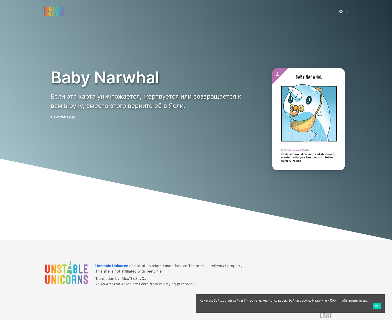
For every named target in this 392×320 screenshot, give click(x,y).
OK (377, 306)
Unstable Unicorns (111, 265)
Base (71, 117)
